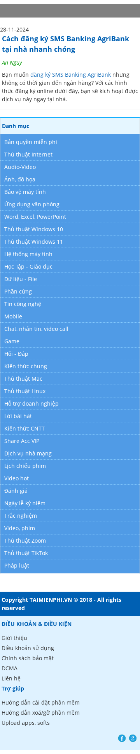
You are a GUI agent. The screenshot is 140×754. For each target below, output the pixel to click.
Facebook (122, 738)
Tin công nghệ (22, 304)
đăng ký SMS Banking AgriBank (70, 74)
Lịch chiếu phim (25, 465)
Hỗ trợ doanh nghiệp (31, 403)
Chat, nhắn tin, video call (36, 328)
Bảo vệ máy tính (25, 191)
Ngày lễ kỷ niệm (25, 503)
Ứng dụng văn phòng (32, 204)
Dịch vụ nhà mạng (28, 453)
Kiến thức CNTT (24, 428)
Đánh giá (16, 490)
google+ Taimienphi (132, 738)
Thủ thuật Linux (25, 391)
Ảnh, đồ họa (19, 179)
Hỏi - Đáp (16, 353)
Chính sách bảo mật (28, 658)
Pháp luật (16, 565)
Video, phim (19, 528)
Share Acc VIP (21, 441)
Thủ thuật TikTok (26, 553)
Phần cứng (18, 291)
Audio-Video (20, 166)
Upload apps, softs (26, 722)
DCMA (10, 668)
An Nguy (12, 62)
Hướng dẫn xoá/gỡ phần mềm (41, 712)
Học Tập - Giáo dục (28, 266)
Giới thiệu (14, 638)
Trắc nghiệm (20, 515)
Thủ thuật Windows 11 (33, 241)
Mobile (13, 316)
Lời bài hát (18, 416)
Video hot (16, 478)
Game (11, 341)
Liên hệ (11, 678)
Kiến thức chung (25, 366)
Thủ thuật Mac (23, 378)
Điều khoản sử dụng (28, 648)
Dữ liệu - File (20, 279)
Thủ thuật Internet (28, 154)
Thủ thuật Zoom (25, 540)
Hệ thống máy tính (28, 254)
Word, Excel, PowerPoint (35, 216)
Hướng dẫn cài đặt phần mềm (41, 702)
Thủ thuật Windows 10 (33, 229)
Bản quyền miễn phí (30, 142)
